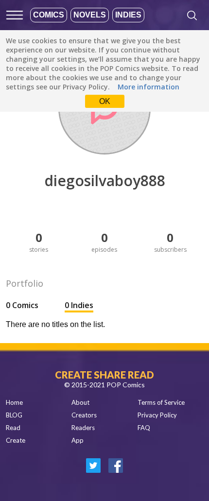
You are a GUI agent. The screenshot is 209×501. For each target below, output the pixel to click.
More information (148, 86)
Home (14, 402)
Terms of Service (161, 402)
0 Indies (79, 305)
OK (104, 101)
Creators (84, 415)
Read (13, 428)
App (77, 440)
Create (15, 440)
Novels (89, 15)
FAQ (144, 428)
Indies (128, 15)
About (80, 402)
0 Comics (23, 305)
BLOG (14, 415)
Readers (83, 428)
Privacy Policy (157, 415)
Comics (48, 15)
